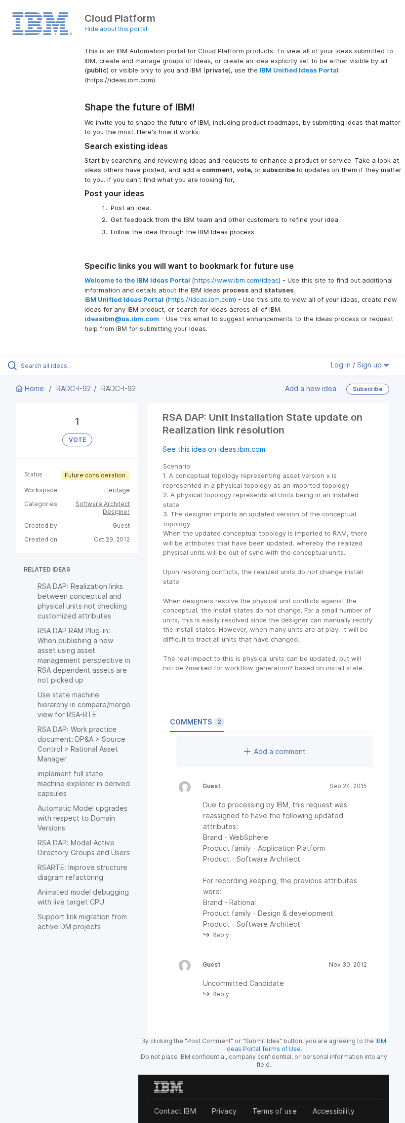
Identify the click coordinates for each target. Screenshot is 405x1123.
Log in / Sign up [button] (357, 365)
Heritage (117, 490)
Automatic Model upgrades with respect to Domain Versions (82, 818)
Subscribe (368, 389)
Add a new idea (310, 388)
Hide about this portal (115, 29)
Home (34, 388)
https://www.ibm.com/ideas (236, 280)
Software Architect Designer (103, 507)
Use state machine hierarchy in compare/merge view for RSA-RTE (84, 704)
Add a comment (280, 751)
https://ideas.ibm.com (201, 299)
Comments (195, 722)
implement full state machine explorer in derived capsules (84, 783)
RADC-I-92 (73, 388)
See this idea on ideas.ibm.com (213, 449)
